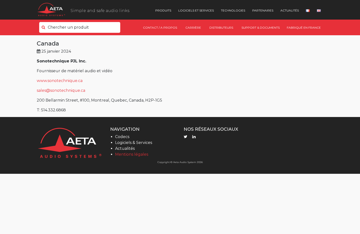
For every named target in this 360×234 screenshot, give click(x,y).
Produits (163, 10)
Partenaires (262, 10)
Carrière (193, 27)
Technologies (233, 10)
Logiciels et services (196, 10)
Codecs (122, 136)
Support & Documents (260, 27)
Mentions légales (131, 154)
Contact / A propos (160, 27)
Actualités (289, 10)
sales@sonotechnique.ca (61, 90)
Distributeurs (221, 27)
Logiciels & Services (133, 142)
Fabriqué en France (304, 27)
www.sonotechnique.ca (60, 80)
